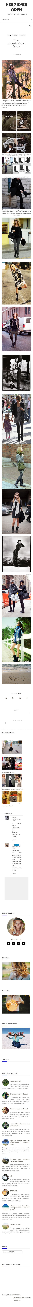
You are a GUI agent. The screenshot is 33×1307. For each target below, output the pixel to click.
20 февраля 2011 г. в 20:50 (16, 846)
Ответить (14, 839)
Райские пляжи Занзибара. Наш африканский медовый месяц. (20, 1207)
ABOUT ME (14, 939)
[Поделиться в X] (6, 698)
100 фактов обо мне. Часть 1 (19, 1094)
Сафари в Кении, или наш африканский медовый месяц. (20, 1142)
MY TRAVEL (13, 1191)
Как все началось (15, 1081)
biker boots (12, 35)
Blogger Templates (19, 1297)
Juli (13, 845)
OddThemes (17, 1300)
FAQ (20, 939)
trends (22, 35)
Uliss (13, 817)
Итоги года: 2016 (15, 1224)
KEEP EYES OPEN (16, 7)
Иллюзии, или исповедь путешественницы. (20, 1160)
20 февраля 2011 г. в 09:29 (16, 819)
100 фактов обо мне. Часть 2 (19, 1109)
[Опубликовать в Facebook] (26, 698)
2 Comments (17, 54)
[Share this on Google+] (13, 698)
